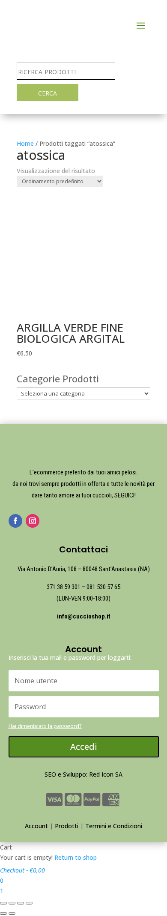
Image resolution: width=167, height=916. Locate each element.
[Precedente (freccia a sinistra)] (3, 913)
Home (25, 143)
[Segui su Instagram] (32, 521)
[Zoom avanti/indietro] (29, 903)
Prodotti (66, 826)
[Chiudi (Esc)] (3, 903)
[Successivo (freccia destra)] (12, 913)
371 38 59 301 (64, 587)
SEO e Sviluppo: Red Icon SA (83, 774)
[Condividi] (12, 903)
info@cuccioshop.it (83, 616)
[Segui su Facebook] (15, 521)
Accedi (83, 746)
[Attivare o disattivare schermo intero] (20, 903)
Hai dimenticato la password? (45, 726)
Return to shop (75, 857)
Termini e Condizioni (113, 826)
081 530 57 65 (103, 587)
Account (36, 826)
